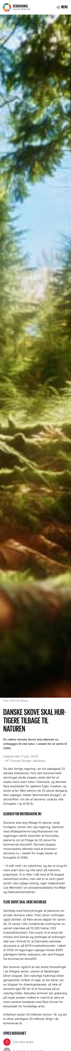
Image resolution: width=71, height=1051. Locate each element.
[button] (62, 7)
